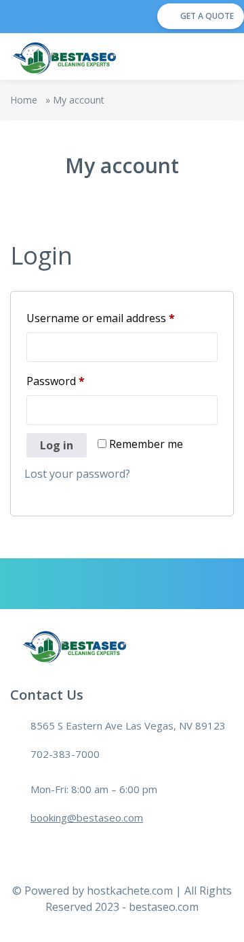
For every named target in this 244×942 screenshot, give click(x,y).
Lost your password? (77, 473)
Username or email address (122, 318)
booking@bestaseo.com (86, 817)
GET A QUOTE (207, 16)
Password (77, 380)
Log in (56, 445)
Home (23, 99)
